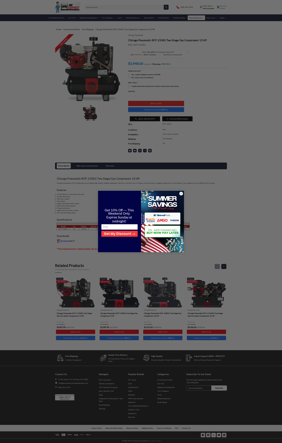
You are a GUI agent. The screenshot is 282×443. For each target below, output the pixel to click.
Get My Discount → (119, 233)
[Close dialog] (181, 194)
